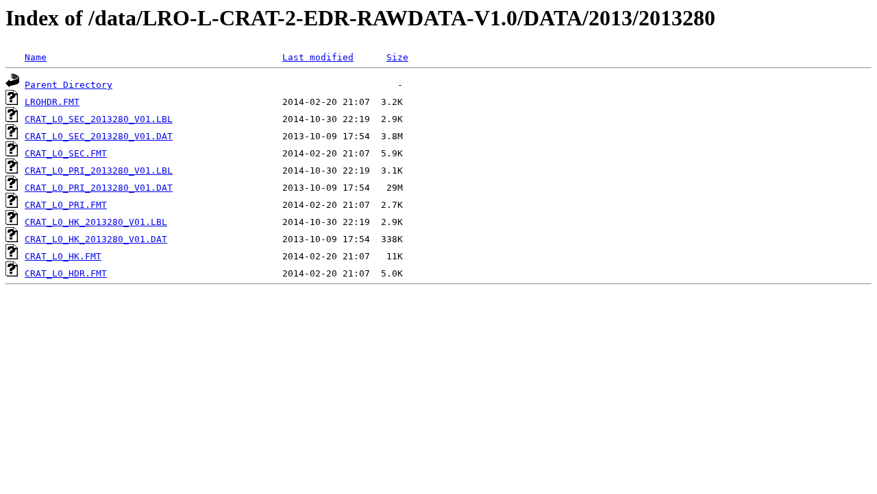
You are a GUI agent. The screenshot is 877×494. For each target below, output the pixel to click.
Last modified (318, 57)
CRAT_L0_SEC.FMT (66, 153)
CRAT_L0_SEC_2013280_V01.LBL (99, 119)
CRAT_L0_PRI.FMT (66, 205)
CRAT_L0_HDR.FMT (66, 273)
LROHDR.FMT (52, 102)
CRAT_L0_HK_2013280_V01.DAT (96, 239)
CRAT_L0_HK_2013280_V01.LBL (96, 222)
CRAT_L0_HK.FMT (63, 256)
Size (397, 57)
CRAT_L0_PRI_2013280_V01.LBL (99, 170)
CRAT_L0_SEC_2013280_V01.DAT (99, 136)
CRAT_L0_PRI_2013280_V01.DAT (99, 188)
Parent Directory (68, 85)
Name (36, 57)
